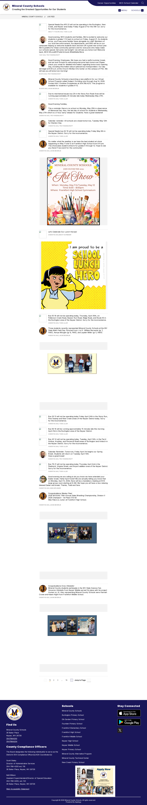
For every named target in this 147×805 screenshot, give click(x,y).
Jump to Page (80, 680)
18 (66, 680)
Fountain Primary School (72, 724)
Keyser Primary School (71, 749)
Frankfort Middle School (72, 736)
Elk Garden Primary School (73, 719)
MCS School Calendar (128, 3)
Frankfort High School (71, 732)
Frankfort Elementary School (74, 728)
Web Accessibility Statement (17, 789)
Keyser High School (70, 741)
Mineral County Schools (32, 17)
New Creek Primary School (73, 762)
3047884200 (11, 739)
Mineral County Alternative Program (77, 754)
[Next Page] (71, 680)
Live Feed (51, 17)
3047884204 (11, 741)
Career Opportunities (107, 3)
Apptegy (78, 802)
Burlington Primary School (73, 715)
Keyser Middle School (71, 745)
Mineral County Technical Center (75, 758)
